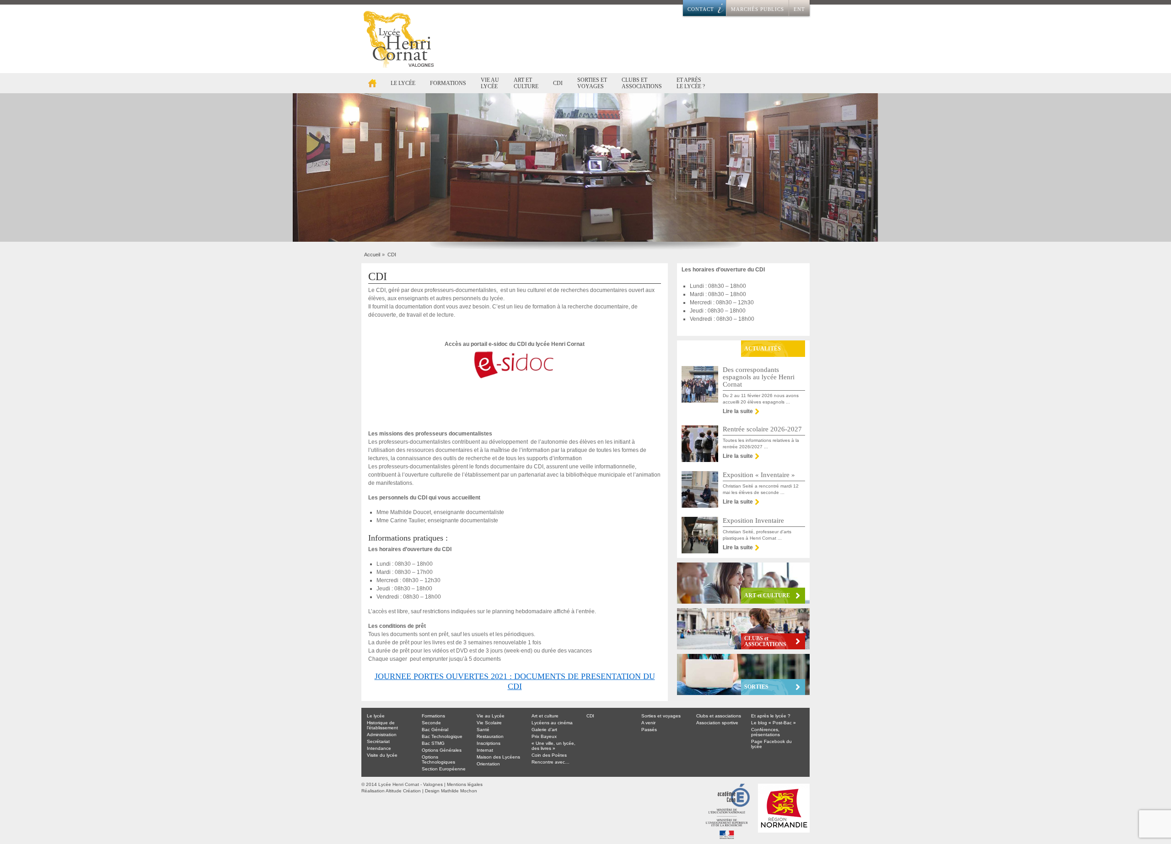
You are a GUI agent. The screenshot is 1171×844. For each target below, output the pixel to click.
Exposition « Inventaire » (759, 474)
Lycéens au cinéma (552, 722)
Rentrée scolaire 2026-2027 (762, 429)
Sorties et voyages (592, 83)
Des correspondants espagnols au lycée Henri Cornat (759, 377)
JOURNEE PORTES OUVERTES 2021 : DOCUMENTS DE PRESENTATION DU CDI (515, 681)
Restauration (490, 736)
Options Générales (442, 750)
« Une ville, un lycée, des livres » (553, 746)
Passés (649, 729)
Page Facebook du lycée (771, 744)
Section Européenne (444, 768)
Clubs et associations (642, 83)
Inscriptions (488, 743)
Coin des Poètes (549, 755)
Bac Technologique (442, 736)
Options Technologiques (438, 759)
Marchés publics (757, 9)
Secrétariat (378, 741)
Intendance (379, 748)
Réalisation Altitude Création (391, 790)
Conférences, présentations (765, 732)
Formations (448, 83)
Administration (382, 734)
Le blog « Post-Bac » (773, 722)
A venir (648, 722)
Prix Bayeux (544, 736)
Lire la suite (738, 411)
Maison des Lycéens (498, 756)
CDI (558, 83)
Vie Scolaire (489, 722)
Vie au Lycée (490, 83)
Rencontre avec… (550, 761)
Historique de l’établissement (382, 725)
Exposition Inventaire (753, 520)
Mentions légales (465, 784)
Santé (483, 729)
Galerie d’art (544, 729)
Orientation (488, 763)
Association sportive (717, 722)
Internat (485, 750)
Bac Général (435, 729)
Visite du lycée (382, 755)
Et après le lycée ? (691, 83)
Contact (701, 9)
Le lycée (403, 83)
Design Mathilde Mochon (451, 790)
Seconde (431, 722)
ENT (799, 9)
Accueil (372, 83)
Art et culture (526, 83)
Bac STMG (433, 743)
